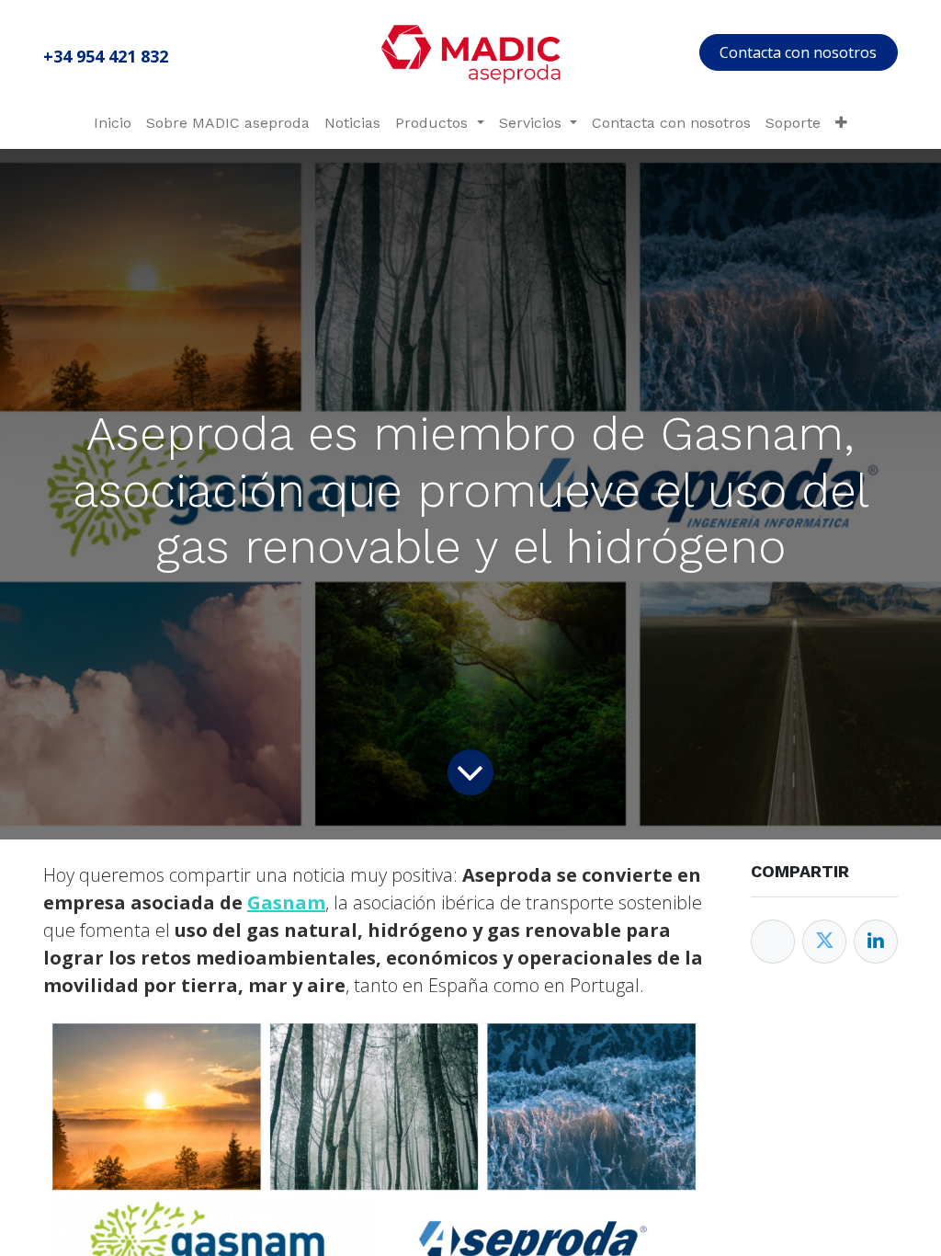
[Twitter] (824, 941)
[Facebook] (773, 941)
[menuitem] (112, 123)
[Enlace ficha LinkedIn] (876, 941)
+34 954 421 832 (105, 56)
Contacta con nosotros (798, 52)
